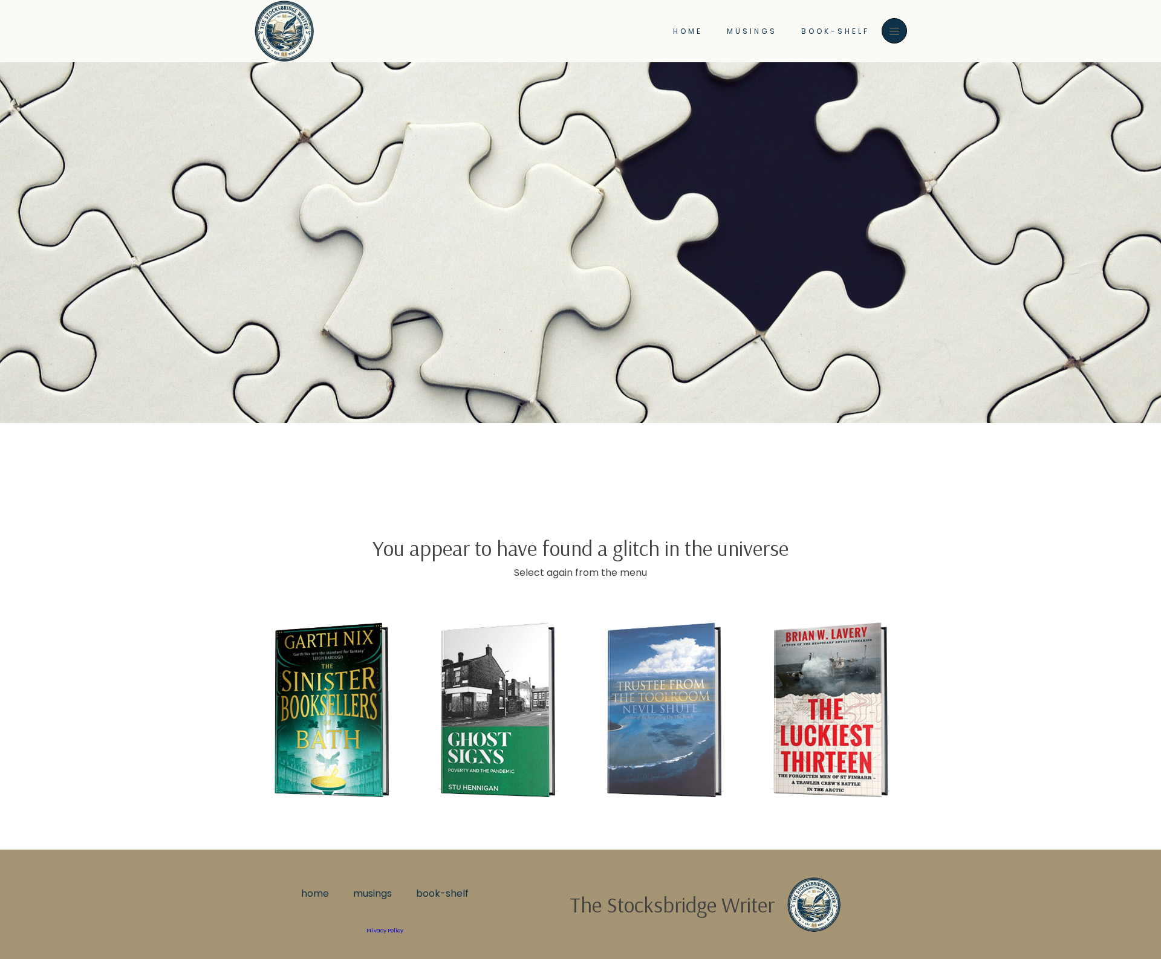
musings (752, 31)
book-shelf (835, 31)
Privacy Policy (384, 930)
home (688, 31)
